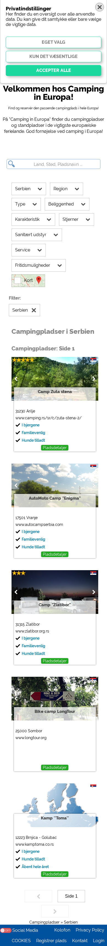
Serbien (71, 922)
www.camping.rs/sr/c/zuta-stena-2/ (48, 418)
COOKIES (21, 940)
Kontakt (80, 940)
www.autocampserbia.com (39, 524)
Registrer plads (51, 940)
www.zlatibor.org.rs (32, 631)
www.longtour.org (31, 738)
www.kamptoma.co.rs (34, 844)
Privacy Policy (90, 930)
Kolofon (62, 930)
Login (98, 940)
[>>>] (55, 911)
